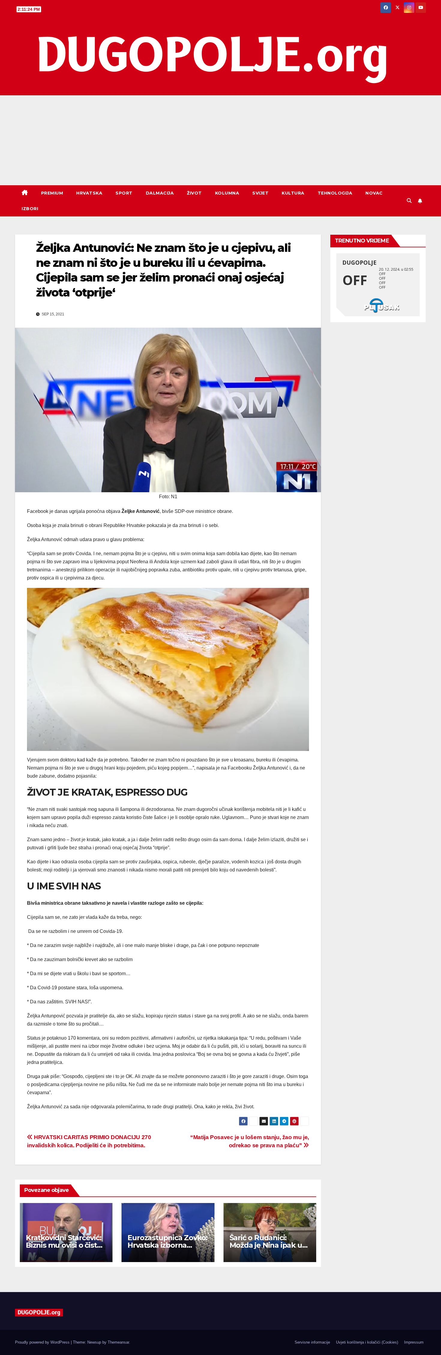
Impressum (414, 1342)
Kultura (293, 193)
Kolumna (227, 193)
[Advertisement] (220, 140)
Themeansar (118, 1342)
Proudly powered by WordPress (43, 1342)
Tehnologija (335, 193)
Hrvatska (89, 193)
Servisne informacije (312, 1342)
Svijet (260, 193)
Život (194, 193)
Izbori (30, 208)
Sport (124, 193)
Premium (52, 193)
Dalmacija (160, 193)
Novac (374, 193)
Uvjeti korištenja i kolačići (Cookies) (367, 1342)
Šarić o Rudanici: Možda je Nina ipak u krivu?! (266, 1245)
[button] (409, 200)
